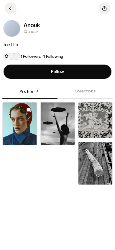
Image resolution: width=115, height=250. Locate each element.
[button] (12, 28)
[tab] (30, 93)
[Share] (104, 8)
